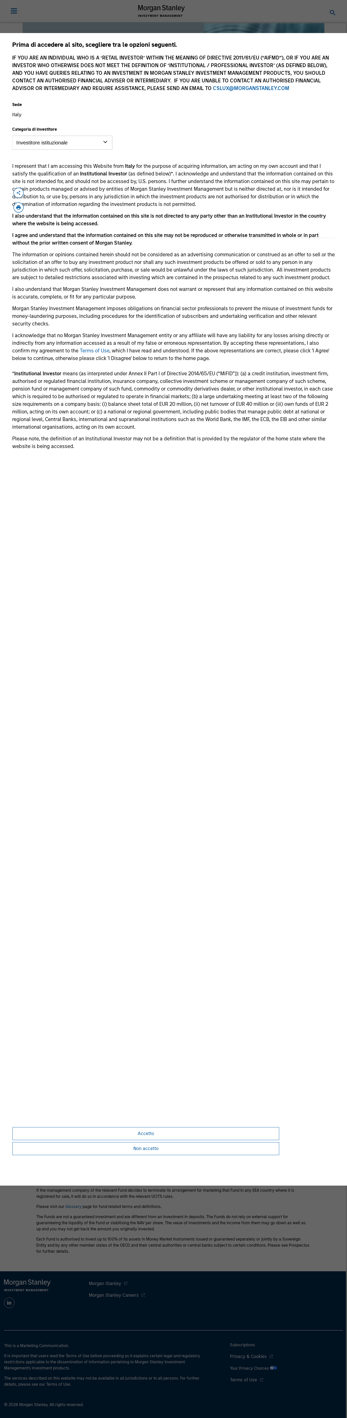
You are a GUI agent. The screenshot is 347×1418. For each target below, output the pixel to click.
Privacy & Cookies (248, 1356)
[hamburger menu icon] (14, 10)
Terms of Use (94, 351)
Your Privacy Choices (250, 1368)
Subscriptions (242, 1344)
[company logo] (161, 11)
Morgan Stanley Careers (114, 1295)
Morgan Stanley (105, 1283)
